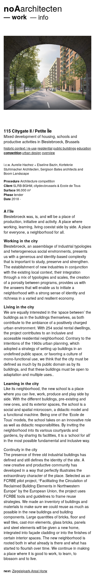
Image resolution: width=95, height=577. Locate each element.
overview (48, 152)
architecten (33, 8)
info (43, 16)
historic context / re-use (20, 148)
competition (12, 152)
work (19, 16)
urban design (31, 152)
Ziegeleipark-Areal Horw (29, 571)
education (84, 148)
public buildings (64, 148)
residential (45, 148)
